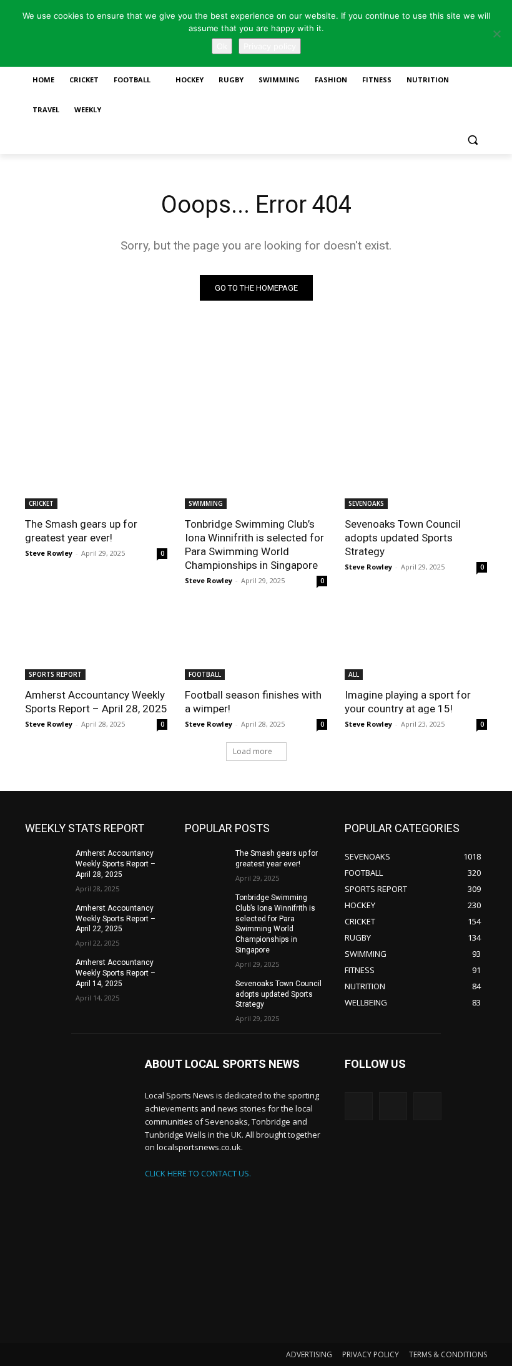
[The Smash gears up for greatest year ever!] (96, 473)
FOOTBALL (205, 674)
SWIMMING (206, 503)
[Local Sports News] (76, 1199)
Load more (252, 751)
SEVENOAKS (366, 503)
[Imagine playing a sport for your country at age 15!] (416, 644)
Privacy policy (270, 46)
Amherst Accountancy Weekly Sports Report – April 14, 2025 (115, 973)
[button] (472, 140)
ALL (353, 674)
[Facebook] (427, 1106)
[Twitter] (359, 1106)
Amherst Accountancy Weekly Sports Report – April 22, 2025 (115, 919)
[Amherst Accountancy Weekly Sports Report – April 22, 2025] (46, 918)
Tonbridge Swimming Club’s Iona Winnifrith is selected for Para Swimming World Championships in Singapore (254, 544)
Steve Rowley (48, 553)
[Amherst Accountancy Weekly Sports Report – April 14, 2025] (46, 972)
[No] (496, 33)
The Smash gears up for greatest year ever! (81, 531)
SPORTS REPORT (55, 674)
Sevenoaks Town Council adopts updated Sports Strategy (403, 538)
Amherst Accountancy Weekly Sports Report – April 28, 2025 (96, 702)
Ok (222, 46)
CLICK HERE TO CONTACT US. (198, 1173)
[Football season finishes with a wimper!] (256, 644)
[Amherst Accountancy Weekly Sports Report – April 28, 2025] (96, 644)
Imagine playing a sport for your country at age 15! (408, 702)
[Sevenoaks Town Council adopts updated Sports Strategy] (416, 473)
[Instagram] (393, 1106)
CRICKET (41, 503)
